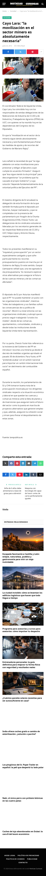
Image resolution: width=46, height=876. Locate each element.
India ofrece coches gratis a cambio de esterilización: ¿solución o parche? (21, 732)
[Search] (42, 4)
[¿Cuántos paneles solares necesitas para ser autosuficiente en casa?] (23, 683)
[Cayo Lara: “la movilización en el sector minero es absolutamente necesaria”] (23, 66)
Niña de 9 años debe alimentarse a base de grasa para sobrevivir (12, 490)
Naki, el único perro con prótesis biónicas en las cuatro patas (22, 799)
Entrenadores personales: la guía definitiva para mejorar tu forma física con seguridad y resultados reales (21, 665)
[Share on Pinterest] (32, 51)
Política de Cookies (15, 859)
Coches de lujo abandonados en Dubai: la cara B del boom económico (22, 832)
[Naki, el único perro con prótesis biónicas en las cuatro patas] (23, 783)
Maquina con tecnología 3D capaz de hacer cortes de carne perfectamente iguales (33, 493)
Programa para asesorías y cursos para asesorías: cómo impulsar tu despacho (21, 630)
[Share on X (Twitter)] (20, 51)
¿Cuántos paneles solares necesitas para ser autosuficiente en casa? (22, 699)
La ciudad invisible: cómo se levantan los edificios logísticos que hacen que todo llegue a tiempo (22, 595)
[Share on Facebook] (8, 51)
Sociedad (7, 18)
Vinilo (5, 509)
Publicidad (32, 859)
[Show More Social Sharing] (41, 51)
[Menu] (4, 4)
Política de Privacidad (28, 855)
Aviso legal (9, 855)
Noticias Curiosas (36, 868)
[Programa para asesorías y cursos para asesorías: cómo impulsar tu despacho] (23, 614)
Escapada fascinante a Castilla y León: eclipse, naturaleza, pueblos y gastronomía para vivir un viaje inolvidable (21, 558)
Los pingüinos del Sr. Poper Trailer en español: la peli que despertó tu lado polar (23, 766)
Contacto (23, 863)
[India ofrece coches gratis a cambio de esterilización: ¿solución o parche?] (23, 716)
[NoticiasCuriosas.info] (24, 4)
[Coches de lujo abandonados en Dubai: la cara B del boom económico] (23, 816)
